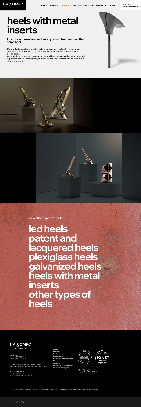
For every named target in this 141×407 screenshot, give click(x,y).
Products (56, 354)
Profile (55, 349)
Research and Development (63, 358)
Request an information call (63, 365)
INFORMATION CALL (130, 5)
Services (56, 351)
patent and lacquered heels (63, 242)
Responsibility (58, 356)
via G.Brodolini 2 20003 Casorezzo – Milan (33, 366)
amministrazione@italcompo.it (21, 375)
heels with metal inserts (64, 280)
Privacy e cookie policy (61, 368)
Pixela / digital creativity (24, 402)
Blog (55, 361)
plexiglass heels (63, 256)
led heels (48, 228)
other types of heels (60, 299)
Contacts (56, 363)
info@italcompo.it (17, 374)
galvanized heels (65, 266)
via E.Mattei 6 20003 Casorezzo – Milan (29, 364)
